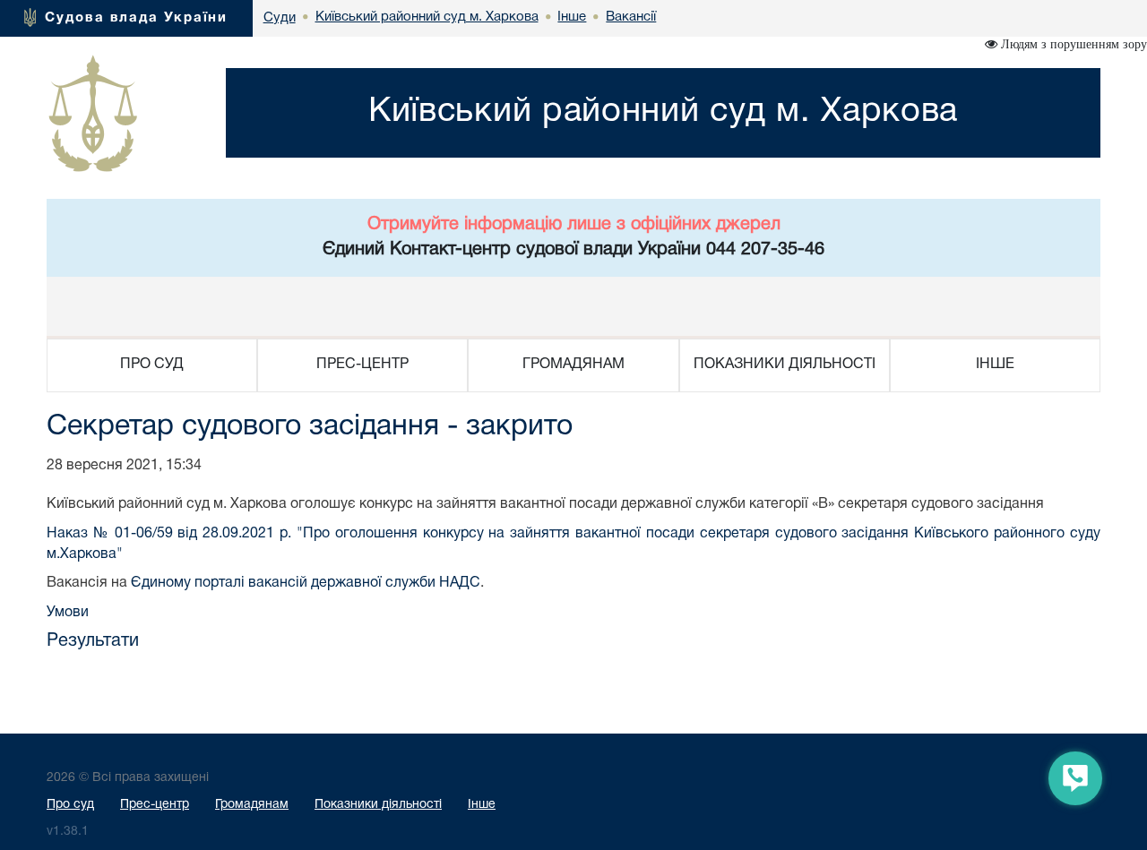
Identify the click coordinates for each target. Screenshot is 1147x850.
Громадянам (252, 805)
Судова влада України (136, 18)
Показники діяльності (378, 805)
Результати (93, 641)
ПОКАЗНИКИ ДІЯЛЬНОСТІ (784, 364)
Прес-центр (154, 805)
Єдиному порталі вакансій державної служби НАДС (305, 583)
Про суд (70, 805)
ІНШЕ (995, 364)
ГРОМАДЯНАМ (573, 364)
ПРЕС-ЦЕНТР (362, 364)
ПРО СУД (152, 364)
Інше (482, 805)
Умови (68, 612)
